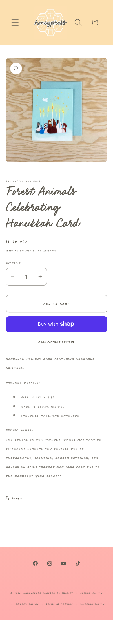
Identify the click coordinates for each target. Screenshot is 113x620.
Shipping (12, 250)
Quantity (13, 262)
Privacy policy (27, 604)
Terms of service (59, 604)
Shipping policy (92, 604)
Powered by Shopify (58, 593)
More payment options (56, 341)
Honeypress (33, 593)
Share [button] (17, 497)
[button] (15, 22)
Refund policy (91, 593)
